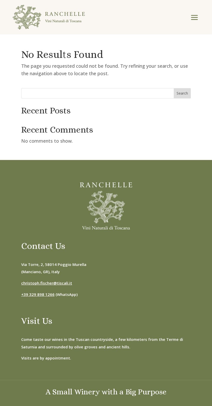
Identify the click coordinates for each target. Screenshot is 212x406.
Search (182, 93)
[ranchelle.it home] (49, 17)
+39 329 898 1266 (38, 294)
